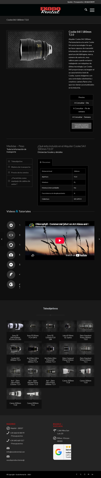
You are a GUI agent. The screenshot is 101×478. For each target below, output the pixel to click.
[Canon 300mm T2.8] (85, 371)
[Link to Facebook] (77, 474)
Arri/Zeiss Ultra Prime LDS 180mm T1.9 (33, 360)
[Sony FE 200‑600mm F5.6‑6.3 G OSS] (15, 326)
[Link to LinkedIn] (92, 474)
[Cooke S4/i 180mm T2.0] (15, 348)
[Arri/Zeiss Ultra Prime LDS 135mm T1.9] (50, 348)
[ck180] (35, 49)
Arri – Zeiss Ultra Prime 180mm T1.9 (50, 383)
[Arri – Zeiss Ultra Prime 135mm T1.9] (15, 371)
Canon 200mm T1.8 (68, 382)
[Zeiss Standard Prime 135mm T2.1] (85, 348)
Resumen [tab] (46, 162)
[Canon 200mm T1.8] (68, 371)
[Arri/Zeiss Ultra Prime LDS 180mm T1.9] (33, 348)
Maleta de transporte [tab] (20, 167)
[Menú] (90, 10)
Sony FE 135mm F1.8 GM (50, 337)
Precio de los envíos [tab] (20, 172)
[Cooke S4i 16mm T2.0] (2, 239)
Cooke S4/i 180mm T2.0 (18, 19)
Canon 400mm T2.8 (15, 404)
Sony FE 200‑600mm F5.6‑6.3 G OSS (15, 337)
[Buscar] (84, 10)
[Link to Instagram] (85, 474)
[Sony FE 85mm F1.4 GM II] (33, 326)
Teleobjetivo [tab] (16, 161)
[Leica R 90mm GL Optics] (68, 326)
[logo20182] (50, 10)
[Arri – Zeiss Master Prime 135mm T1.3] (33, 371)
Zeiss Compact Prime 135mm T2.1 (68, 360)
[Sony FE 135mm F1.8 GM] (50, 326)
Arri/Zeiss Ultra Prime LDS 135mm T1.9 (50, 360)
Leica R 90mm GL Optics (68, 336)
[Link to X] (81, 474)
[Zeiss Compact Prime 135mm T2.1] (68, 348)
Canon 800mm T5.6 (33, 404)
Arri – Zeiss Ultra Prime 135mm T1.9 (15, 383)
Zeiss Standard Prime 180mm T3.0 (85, 337)
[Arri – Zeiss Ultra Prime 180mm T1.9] (50, 371)
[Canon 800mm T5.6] (33, 394)
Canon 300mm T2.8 (85, 382)
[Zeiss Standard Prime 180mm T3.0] (85, 326)
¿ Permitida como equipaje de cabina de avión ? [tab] (20, 181)
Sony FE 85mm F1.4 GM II (33, 336)
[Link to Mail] (88, 474)
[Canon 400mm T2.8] (15, 394)
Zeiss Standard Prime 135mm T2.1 (85, 360)
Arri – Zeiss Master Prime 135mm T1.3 (33, 383)
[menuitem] (84, 10)
